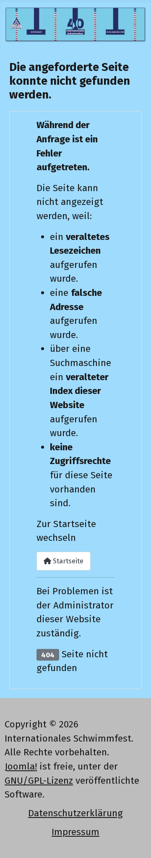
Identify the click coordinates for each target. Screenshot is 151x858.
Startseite (67, 561)
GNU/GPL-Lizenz (39, 780)
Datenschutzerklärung (75, 813)
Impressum (75, 832)
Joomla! (21, 766)
